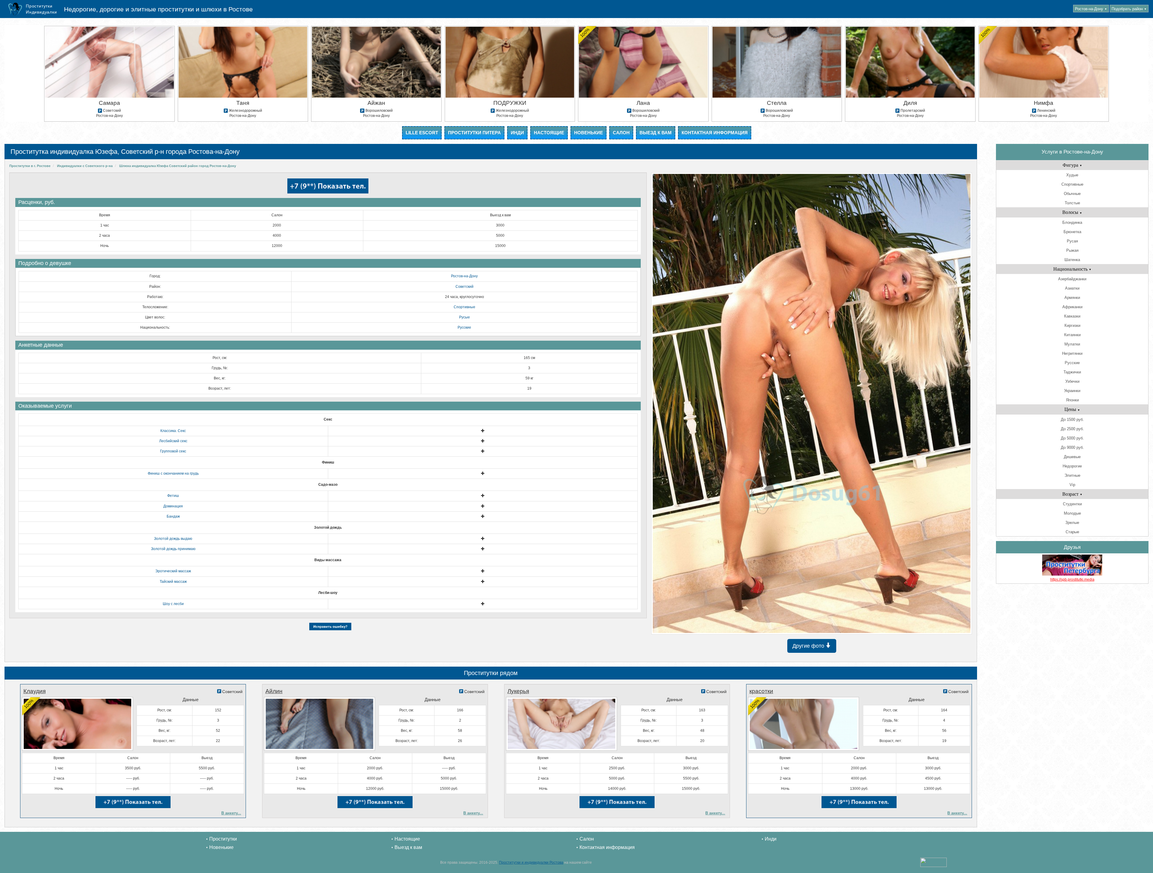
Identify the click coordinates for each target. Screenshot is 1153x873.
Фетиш (173, 496)
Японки (1072, 400)
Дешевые (1072, 457)
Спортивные (464, 307)
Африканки (1072, 307)
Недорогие (1072, 466)
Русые (464, 317)
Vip (1072, 484)
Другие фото (809, 646)
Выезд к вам (656, 132)
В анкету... (231, 813)
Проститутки (223, 838)
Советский (464, 286)
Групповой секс (173, 451)
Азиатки (1072, 288)
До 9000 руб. (1072, 447)
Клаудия (34, 691)
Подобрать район (1129, 9)
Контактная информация (715, 132)
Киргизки (1072, 325)
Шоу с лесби (173, 604)
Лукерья (518, 691)
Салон (621, 132)
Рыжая (1072, 250)
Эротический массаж (173, 571)
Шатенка (1072, 259)
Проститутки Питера (474, 132)
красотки (761, 691)
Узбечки (1072, 381)
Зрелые (1072, 522)
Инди (517, 132)
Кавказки (1072, 316)
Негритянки (1072, 353)
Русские (464, 327)
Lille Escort (422, 132)
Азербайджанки (1072, 279)
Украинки (1072, 390)
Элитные (1072, 475)
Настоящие (549, 132)
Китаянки (1072, 335)
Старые (1072, 532)
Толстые (1072, 203)
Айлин (274, 691)
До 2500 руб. (1072, 429)
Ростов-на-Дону (1091, 9)
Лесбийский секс (173, 441)
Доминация (173, 506)
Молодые (1072, 513)
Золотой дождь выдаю (173, 539)
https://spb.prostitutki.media (1072, 579)
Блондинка (1072, 222)
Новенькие (588, 132)
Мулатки (1072, 344)
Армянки (1072, 297)
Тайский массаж (173, 581)
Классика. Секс (173, 431)
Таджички (1072, 372)
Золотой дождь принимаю (173, 549)
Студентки (1072, 504)
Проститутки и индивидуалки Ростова (531, 862)
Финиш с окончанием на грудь (173, 473)
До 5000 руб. (1072, 438)
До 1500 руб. (1072, 419)
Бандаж (173, 516)
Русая (1072, 241)
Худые (1072, 175)
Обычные (1072, 193)
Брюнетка (1072, 232)
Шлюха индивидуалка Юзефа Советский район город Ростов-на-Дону (177, 166)
